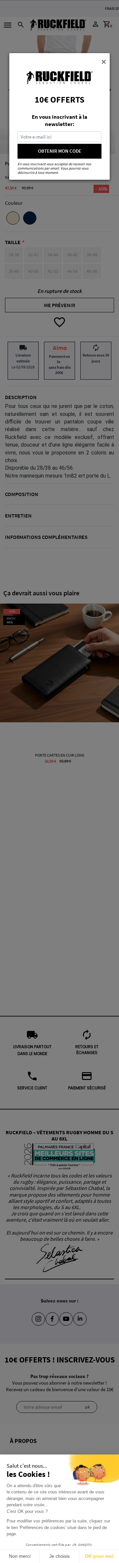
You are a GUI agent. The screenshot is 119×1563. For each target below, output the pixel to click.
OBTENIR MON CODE (59, 151)
